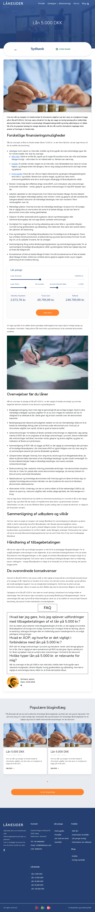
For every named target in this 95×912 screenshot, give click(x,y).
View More (47, 313)
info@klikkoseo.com (43, 845)
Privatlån (58, 835)
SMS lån (75, 831)
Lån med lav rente (62, 838)
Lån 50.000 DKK (37, 885)
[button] (47, 781)
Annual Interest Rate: (66, 284)
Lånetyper (52, 3)
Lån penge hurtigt (79, 838)
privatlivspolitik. (86, 908)
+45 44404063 (39, 841)
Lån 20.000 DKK (37, 881)
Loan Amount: (46, 276)
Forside (41, 3)
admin (31, 679)
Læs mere (9, 768)
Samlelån (58, 842)
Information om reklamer (82, 842)
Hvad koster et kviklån (80, 835)
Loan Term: (27, 284)
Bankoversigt (65, 3)
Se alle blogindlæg (47, 792)
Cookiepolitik (73, 908)
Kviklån (15, 164)
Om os (76, 3)
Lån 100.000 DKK (37, 889)
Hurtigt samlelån (78, 860)
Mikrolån (15, 156)
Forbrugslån (17, 174)
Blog (84, 3)
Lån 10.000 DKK (37, 877)
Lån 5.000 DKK (36, 874)
